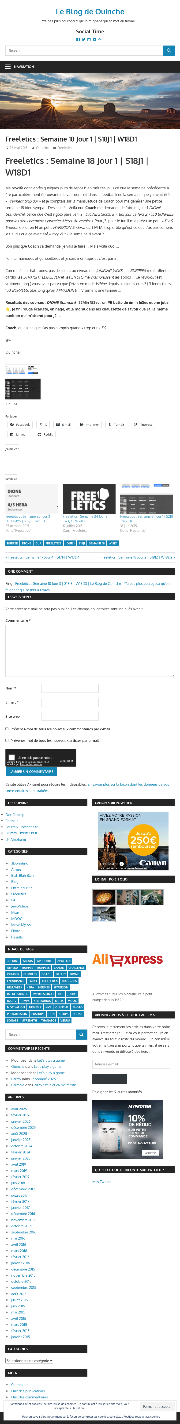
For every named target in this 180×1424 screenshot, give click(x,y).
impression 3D (18, 994)
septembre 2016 (23, 1232)
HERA (30, 987)
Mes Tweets (101, 1181)
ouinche (61, 1007)
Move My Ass (21, 925)
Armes (16, 869)
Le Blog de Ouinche (90, 11)
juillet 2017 (19, 1195)
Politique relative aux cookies (142, 1416)
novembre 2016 (23, 1220)
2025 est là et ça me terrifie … (57, 1085)
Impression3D (43, 994)
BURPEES (43, 967)
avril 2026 (19, 1109)
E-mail (12, 702)
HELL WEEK (14, 987)
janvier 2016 (20, 1263)
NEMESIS (35, 1007)
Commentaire (18, 620)
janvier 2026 (21, 1121)
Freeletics (64, 148)
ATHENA (12, 967)
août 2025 (19, 1133)
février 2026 (20, 1115)
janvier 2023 (20, 1158)
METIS (59, 1001)
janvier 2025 (21, 1139)
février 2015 (20, 1330)
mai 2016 (18, 1238)
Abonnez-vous (110, 1078)
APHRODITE (45, 961)
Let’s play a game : (52, 1060)
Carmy (16, 1079)
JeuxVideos (20, 906)
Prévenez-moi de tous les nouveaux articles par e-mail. (55, 740)
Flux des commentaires (29, 1397)
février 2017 (20, 1201)
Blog (15, 881)
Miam (15, 912)
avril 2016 (18, 1244)
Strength (29, 1020)
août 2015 (18, 1294)
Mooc (72, 1001)
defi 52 (61, 974)
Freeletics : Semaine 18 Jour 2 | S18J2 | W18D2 (136, 557)
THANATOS (48, 1020)
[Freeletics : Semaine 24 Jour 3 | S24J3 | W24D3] (89, 499)
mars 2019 (19, 1170)
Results (17, 937)
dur (38, 543)
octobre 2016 (21, 1226)
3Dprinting (19, 863)
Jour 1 (70, 543)
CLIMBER (13, 974)
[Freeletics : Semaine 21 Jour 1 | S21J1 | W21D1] (146, 499)
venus (65, 1020)
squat (77, 1014)
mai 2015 (18, 1312)
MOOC (16, 918)
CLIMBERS (30, 974)
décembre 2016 (23, 1213)
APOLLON (64, 961)
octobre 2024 (21, 1146)
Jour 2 (11, 1001)
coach (46, 974)
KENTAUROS (42, 1001)
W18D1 (113, 543)
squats (12, 1020)
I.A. (13, 900)
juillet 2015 (19, 1300)
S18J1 (82, 543)
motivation (16, 1007)
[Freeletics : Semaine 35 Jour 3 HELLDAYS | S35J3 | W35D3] (31, 499)
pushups (37, 1014)
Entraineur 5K (22, 888)
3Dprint (13, 961)
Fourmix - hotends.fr (21, 827)
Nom (10, 688)
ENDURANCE (15, 981)
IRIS (60, 994)
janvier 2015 (20, 1337)
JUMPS (25, 1001)
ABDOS (28, 961)
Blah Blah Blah (22, 875)
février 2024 (20, 1152)
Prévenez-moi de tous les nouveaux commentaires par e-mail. (61, 729)
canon (59, 967)
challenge (76, 967)
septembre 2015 (23, 1287)
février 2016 (20, 1257)
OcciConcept (15, 814)
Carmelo (12, 821)
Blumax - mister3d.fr (21, 833)
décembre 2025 (23, 1127)
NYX (48, 1007)
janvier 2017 (20, 1207)
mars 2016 (19, 1250)
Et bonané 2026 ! (44, 1079)
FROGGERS (69, 981)
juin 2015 (18, 1306)
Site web (12, 716)
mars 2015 (19, 1324)
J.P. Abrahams (15, 839)
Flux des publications (28, 1391)
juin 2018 (18, 1183)
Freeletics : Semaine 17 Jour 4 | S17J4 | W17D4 (43, 557)
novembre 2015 (23, 1275)
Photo (15, 931)
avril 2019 (18, 1164)
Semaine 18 (97, 543)
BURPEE (12, 543)
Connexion (20, 1384)
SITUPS (63, 1014)
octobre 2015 (21, 1281)
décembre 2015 (23, 1269)
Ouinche (42, 148)
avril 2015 (18, 1318)
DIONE (26, 543)
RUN (52, 1014)
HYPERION (61, 987)
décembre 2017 (23, 1189)
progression (17, 1014)
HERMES (44, 987)
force (33, 981)
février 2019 (20, 1177)
